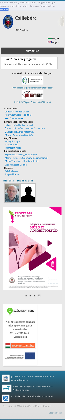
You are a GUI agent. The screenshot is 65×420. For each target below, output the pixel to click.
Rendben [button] (4, 9)
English (55, 42)
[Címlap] (8, 28)
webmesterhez (19, 380)
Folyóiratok (10, 138)
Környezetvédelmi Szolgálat (18, 115)
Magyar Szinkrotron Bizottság (19, 135)
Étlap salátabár (12, 174)
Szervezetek (11, 108)
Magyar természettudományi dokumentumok (26, 158)
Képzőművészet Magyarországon (21, 154)
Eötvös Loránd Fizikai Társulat (19, 125)
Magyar (56, 38)
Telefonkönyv (11, 171)
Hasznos (8, 168)
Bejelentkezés (55, 413)
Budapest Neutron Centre (17, 111)
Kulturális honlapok (15, 151)
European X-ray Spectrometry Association (25, 128)
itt (39, 396)
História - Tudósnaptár (18, 180)
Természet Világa (13, 148)
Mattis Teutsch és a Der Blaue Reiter (22, 161)
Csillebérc (26, 18)
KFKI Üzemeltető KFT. (15, 118)
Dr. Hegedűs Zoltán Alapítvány (19, 132)
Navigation (32, 50)
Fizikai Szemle (11, 144)
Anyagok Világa (12, 141)
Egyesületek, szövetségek (18, 122)
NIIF (16, 390)
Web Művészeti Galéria (16, 165)
